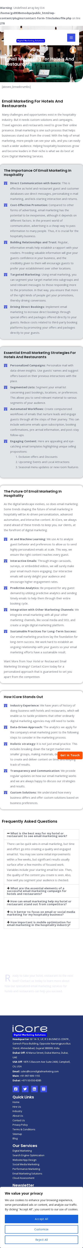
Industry (17, 1111)
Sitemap (17, 1134)
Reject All (41, 1239)
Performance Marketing (26, 1169)
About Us (18, 1115)
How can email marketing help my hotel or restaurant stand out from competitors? (39, 902)
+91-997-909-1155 (30, 1075)
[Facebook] (16, 1089)
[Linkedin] (34, 1089)
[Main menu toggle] (71, 38)
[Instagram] (43, 1089)
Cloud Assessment (23, 1178)
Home (16, 1102)
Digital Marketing (22, 1150)
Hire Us (17, 1106)
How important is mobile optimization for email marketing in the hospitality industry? (39, 923)
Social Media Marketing (26, 1164)
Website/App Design (24, 1160)
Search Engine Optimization (28, 1155)
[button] (41, 835)
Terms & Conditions (24, 1129)
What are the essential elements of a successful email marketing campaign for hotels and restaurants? (37, 891)
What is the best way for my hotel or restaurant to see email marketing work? (37, 834)
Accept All (41, 1219)
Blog (15, 1138)
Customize (41, 1229)
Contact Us (19, 1120)
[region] (41, 1217)
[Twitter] (25, 1089)
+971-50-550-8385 (31, 1080)
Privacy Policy (20, 1124)
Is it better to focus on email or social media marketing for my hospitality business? (41, 913)
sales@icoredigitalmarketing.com (40, 1071)
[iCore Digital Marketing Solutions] (30, 37)
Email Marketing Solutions (27, 1173)
